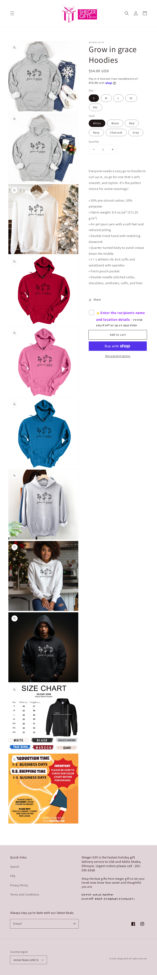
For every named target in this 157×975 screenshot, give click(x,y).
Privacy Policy (19, 885)
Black (115, 123)
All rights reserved (138, 958)
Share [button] (97, 299)
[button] (12, 13)
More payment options (117, 355)
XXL (95, 107)
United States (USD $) (25, 960)
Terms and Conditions (24, 894)
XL (131, 98)
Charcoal (116, 132)
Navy (96, 132)
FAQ (12, 876)
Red (132, 123)
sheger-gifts (123, 958)
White (97, 123)
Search (14, 866)
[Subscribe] (74, 923)
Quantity (94, 141)
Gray (136, 132)
